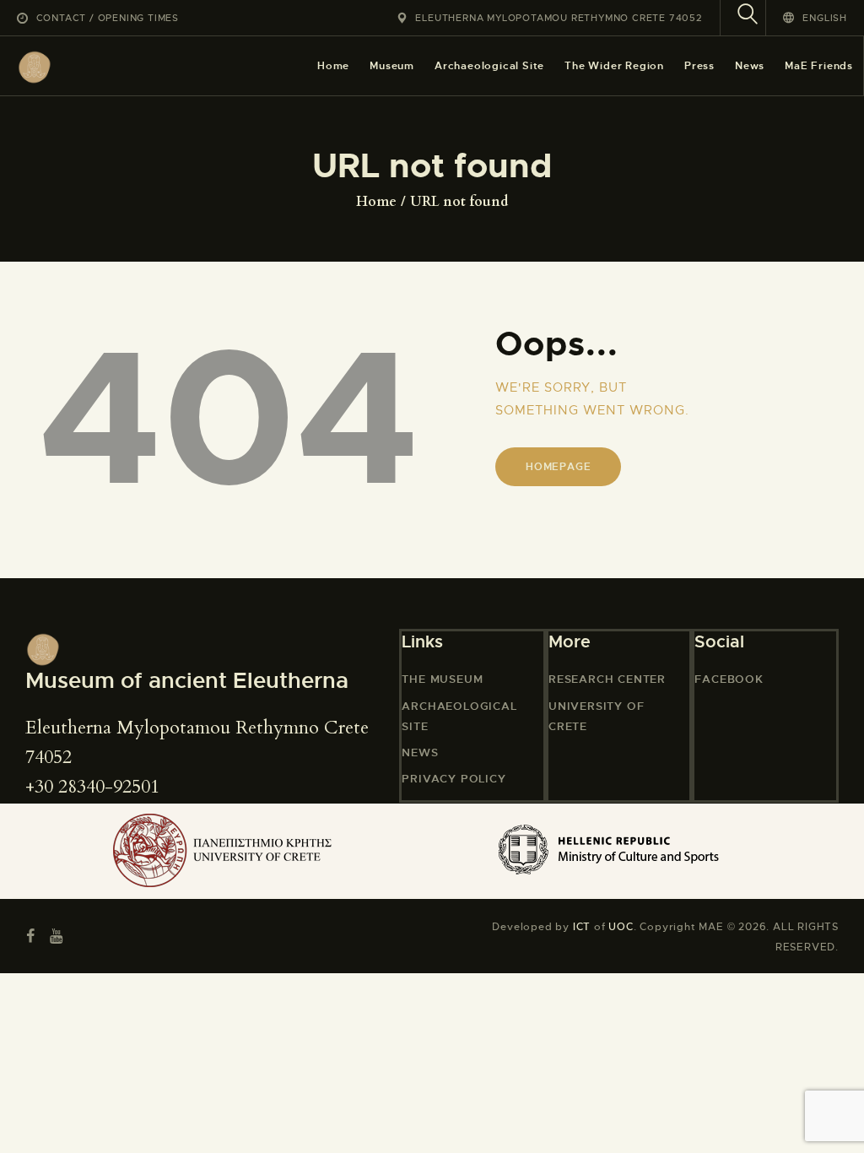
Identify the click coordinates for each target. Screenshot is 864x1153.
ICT (582, 927)
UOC (620, 927)
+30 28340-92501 (92, 786)
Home (376, 201)
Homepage (558, 467)
